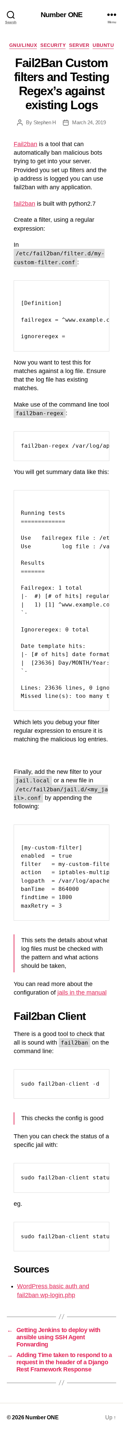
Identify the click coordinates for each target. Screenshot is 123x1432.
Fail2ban (25, 144)
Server (79, 45)
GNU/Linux (23, 45)
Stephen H (44, 122)
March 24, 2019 (89, 122)
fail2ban (24, 203)
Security (53, 45)
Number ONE (61, 14)
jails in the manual (82, 992)
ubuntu (103, 45)
